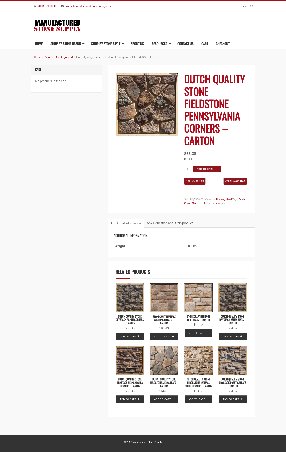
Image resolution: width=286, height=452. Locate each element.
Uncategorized (64, 57)
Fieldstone (205, 203)
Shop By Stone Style (105, 43)
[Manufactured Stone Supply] (57, 24)
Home (39, 43)
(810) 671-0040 (47, 6)
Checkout (223, 43)
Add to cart (205, 169)
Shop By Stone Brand (65, 43)
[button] (173, 77)
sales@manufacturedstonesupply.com (88, 6)
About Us (137, 43)
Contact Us (185, 43)
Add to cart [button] (128, 336)
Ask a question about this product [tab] (170, 223)
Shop (48, 57)
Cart (204, 43)
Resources (159, 43)
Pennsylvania (219, 203)
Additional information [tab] (126, 223)
